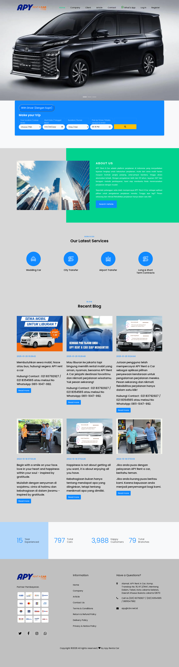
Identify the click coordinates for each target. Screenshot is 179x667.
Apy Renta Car (111, 648)
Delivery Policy (80, 620)
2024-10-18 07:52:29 (76, 459)
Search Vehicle (106, 204)
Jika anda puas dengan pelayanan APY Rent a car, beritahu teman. (133, 469)
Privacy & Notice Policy (84, 626)
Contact (112, 7)
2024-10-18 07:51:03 (125, 459)
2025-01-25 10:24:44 (126, 356)
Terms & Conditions (83, 608)
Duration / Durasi (75, 120)
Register (155, 7)
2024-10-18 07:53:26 (26, 459)
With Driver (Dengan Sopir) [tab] (36, 107)
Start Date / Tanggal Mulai (52, 121)
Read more (23, 390)
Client (88, 7)
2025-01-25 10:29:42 (26, 356)
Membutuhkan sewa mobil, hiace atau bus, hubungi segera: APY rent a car (40, 366)
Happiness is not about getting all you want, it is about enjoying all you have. (89, 469)
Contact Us (79, 602)
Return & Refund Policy (84, 614)
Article (99, 7)
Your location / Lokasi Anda (29, 121)
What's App (129, 7)
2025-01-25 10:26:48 (76, 356)
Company (75, 7)
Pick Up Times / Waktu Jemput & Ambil (101, 121)
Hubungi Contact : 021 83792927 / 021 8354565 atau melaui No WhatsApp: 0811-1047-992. (39, 380)
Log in (143, 7)
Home (62, 7)
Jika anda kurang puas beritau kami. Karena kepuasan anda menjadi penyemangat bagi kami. (138, 483)
